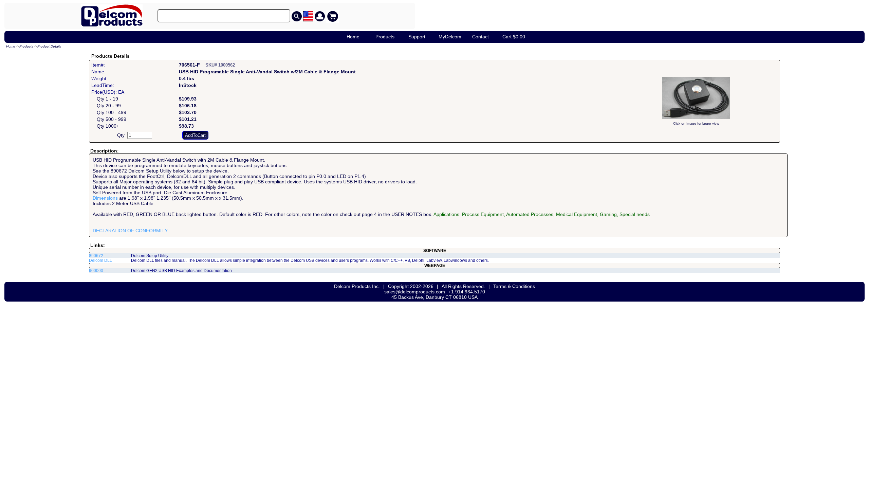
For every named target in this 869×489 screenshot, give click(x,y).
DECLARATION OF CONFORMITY (130, 230)
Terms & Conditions (514, 286)
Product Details (49, 46)
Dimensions (105, 198)
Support (416, 36)
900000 (96, 270)
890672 (96, 255)
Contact (480, 36)
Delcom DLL (100, 260)
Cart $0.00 (513, 36)
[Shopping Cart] (332, 16)
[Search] (297, 16)
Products (384, 36)
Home (353, 36)
